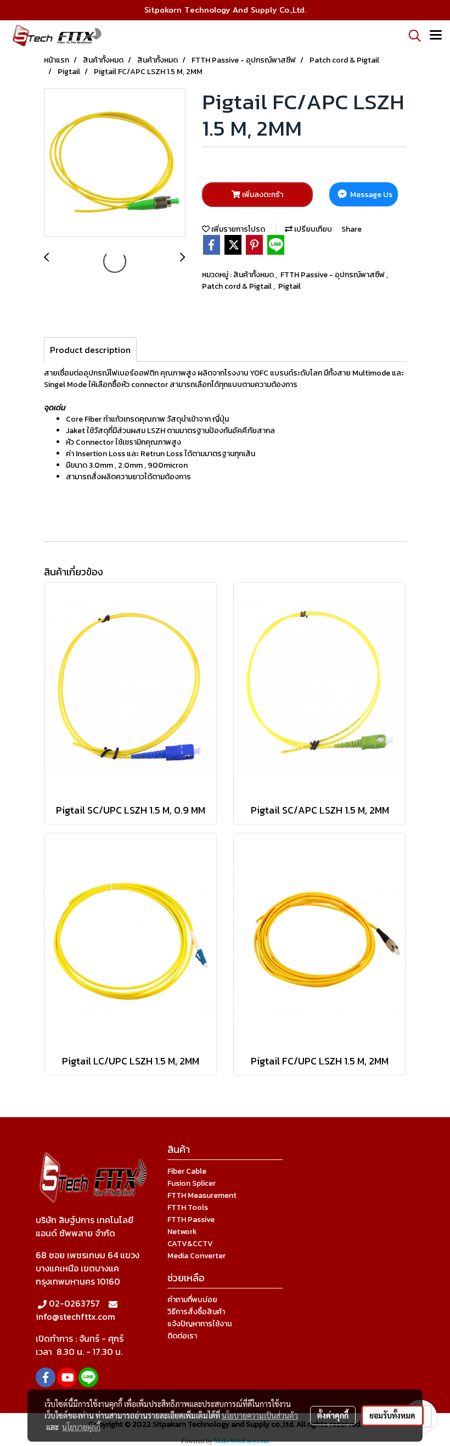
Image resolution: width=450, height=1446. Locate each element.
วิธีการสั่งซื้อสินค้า (196, 1312)
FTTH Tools (187, 1207)
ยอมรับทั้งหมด (392, 1415)
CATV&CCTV (190, 1243)
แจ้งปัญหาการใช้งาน (199, 1324)
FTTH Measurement (202, 1195)
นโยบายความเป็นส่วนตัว (260, 1415)
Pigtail (289, 286)
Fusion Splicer (191, 1183)
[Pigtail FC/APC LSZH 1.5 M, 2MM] (114, 163)
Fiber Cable (186, 1171)
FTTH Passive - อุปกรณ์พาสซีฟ (333, 275)
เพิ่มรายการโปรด (237, 229)
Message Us (370, 194)
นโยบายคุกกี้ (81, 1427)
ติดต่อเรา (182, 1336)
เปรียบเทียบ (312, 229)
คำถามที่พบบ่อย (192, 1299)
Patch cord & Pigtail (237, 286)
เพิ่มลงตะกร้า (261, 194)
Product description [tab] (90, 349)
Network (182, 1231)
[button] (411, 36)
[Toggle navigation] (436, 36)
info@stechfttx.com (75, 1316)
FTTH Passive (191, 1219)
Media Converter (196, 1256)
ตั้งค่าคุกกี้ (332, 1415)
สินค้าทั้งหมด (254, 275)
